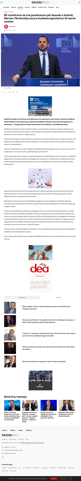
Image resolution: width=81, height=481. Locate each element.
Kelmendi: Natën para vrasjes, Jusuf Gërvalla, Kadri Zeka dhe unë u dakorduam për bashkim (48, 348)
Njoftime (12, 430)
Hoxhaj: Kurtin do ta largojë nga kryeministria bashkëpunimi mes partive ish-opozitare (48, 415)
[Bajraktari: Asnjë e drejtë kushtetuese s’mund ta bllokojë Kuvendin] (67, 405)
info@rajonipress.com (10, 453)
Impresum (4, 439)
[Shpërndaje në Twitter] (6, 92)
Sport (57, 7)
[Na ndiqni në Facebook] (2, 457)
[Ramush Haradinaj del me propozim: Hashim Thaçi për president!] (10, 361)
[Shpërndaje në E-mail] (13, 92)
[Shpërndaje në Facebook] (2, 92)
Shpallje (20, 430)
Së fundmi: (58, 297)
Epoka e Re (5, 471)
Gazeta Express (12, 468)
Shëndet (34, 7)
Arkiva (27, 439)
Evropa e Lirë (44, 468)
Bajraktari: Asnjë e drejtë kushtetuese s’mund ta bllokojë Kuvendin (66, 414)
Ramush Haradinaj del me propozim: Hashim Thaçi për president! (44, 361)
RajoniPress (12, 26)
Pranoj (53, 478)
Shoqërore (51, 7)
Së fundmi (6, 7)
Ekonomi (27, 7)
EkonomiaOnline (61, 468)
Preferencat (63, 478)
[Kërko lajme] (79, 2)
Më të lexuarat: (22, 297)
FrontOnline (13, 471)
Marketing (21, 439)
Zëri (19, 468)
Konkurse (4, 430)
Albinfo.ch (52, 468)
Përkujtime (29, 430)
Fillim (5, 12)
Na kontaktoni (13, 439)
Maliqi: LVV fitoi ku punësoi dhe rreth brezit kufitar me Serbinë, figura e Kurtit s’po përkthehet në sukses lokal (12, 416)
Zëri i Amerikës (26, 468)
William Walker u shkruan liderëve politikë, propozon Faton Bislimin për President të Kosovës (46, 307)
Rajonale (13, 7)
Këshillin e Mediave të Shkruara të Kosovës (32, 443)
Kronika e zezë (42, 7)
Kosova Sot (71, 468)
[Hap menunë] (1, 2)
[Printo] (16, 92)
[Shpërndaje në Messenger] (9, 92)
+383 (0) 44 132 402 (9, 447)
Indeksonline (36, 468)
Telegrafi (4, 468)
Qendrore (20, 7)
